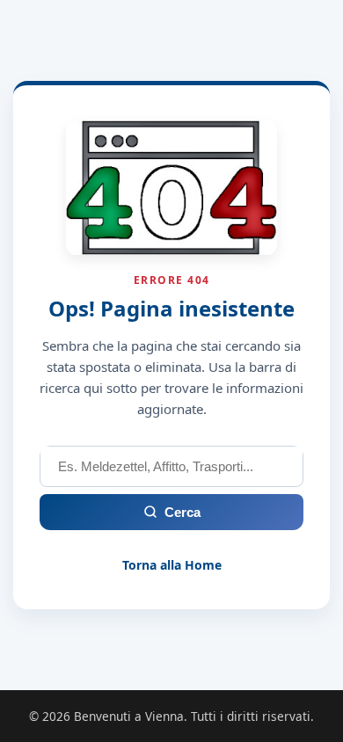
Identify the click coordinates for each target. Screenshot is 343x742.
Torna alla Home (172, 564)
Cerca (182, 512)
